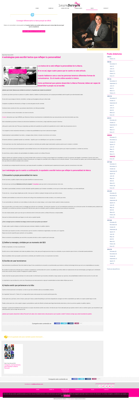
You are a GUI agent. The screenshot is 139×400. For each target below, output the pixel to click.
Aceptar (67, 396)
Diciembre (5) (113, 222)
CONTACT (105, 8)
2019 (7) (109, 118)
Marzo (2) (112, 112)
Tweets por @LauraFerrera (113, 269)
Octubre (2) (112, 168)
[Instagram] (113, 386)
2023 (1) (109, 56)
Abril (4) (112, 210)
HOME (37, 8)
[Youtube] (109, 386)
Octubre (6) (112, 256)
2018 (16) (109, 135)
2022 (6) (109, 62)
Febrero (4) (112, 214)
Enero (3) (112, 159)
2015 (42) (109, 220)
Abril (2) (112, 110)
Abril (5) (112, 239)
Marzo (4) (112, 212)
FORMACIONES (78, 8)
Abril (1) (112, 88)
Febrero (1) (112, 58)
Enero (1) (112, 76)
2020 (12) (109, 96)
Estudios (4, 117)
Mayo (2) (112, 178)
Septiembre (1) (113, 83)
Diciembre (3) (113, 193)
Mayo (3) (112, 236)
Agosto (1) (112, 144)
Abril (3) (112, 180)
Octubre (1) (112, 100)
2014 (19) (109, 249)
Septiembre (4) (113, 200)
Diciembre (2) (113, 120)
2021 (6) (109, 79)
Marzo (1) (112, 71)
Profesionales (65, 391)
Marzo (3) (112, 183)
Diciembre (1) (113, 137)
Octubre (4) (112, 227)
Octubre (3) (112, 198)
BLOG (92, 8)
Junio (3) (112, 147)
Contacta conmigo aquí (71, 314)
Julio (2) (112, 263)
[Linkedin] (106, 386)
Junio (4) (112, 176)
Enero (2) (112, 115)
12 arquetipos (35, 184)
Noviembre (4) (113, 224)
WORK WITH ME (65, 8)
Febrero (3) (112, 185)
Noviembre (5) (113, 195)
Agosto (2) (112, 173)
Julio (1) (112, 66)
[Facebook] (100, 386)
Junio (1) (112, 68)
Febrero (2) (112, 156)
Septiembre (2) (113, 103)
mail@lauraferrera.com (37, 384)
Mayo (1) (112, 149)
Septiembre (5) (113, 229)
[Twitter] (103, 386)
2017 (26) (109, 162)
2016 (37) (109, 191)
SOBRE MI (50, 8)
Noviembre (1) (113, 64)
